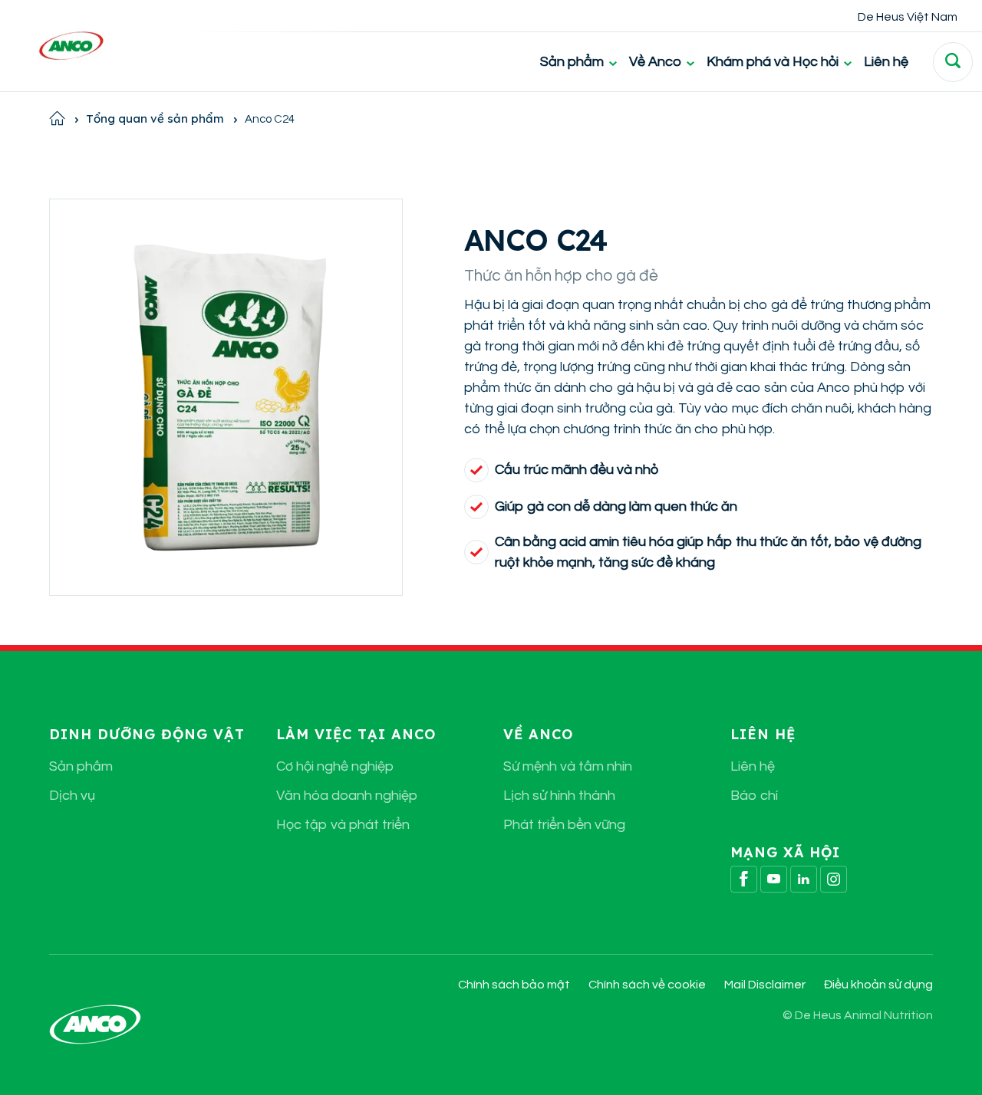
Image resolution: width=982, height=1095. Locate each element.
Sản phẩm (572, 61)
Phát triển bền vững (564, 824)
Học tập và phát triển (343, 824)
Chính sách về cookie (647, 984)
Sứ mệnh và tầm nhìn (567, 766)
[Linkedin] (803, 879)
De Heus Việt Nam (907, 17)
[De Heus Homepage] (59, 45)
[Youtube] (773, 879)
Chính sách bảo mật (514, 984)
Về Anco (655, 61)
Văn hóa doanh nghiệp (346, 795)
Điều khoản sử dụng (878, 984)
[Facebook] (743, 879)
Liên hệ (886, 61)
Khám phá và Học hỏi (773, 61)
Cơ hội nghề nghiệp (335, 766)
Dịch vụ (72, 795)
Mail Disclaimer (765, 984)
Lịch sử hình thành (559, 795)
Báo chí (754, 795)
